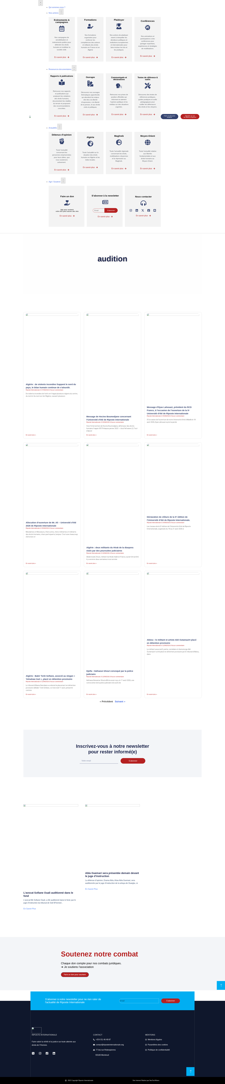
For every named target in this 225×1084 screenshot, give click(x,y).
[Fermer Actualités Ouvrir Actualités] (59, 127)
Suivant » (120, 701)
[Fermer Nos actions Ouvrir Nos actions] (61, 12)
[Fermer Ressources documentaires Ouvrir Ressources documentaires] (74, 68)
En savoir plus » (31, 435)
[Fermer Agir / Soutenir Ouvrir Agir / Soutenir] (63, 180)
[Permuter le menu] (40, 3)
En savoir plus (29, 909)
